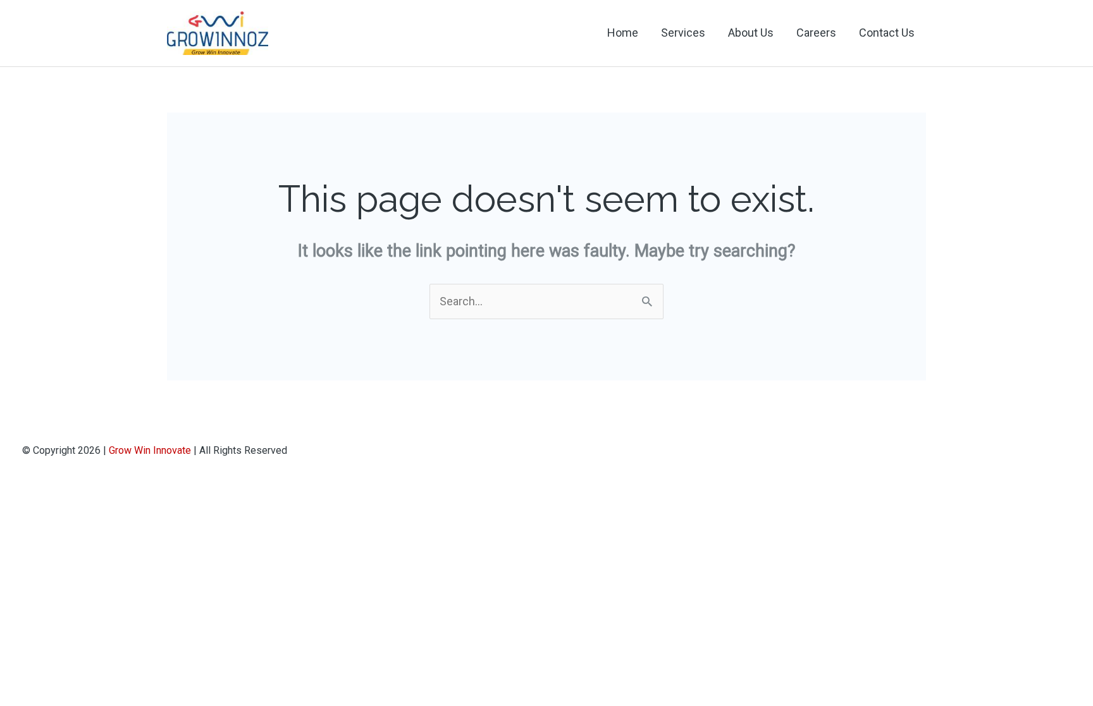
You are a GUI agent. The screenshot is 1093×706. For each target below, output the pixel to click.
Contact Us (887, 32)
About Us (751, 32)
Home (622, 32)
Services (683, 32)
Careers (816, 32)
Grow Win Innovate (150, 450)
